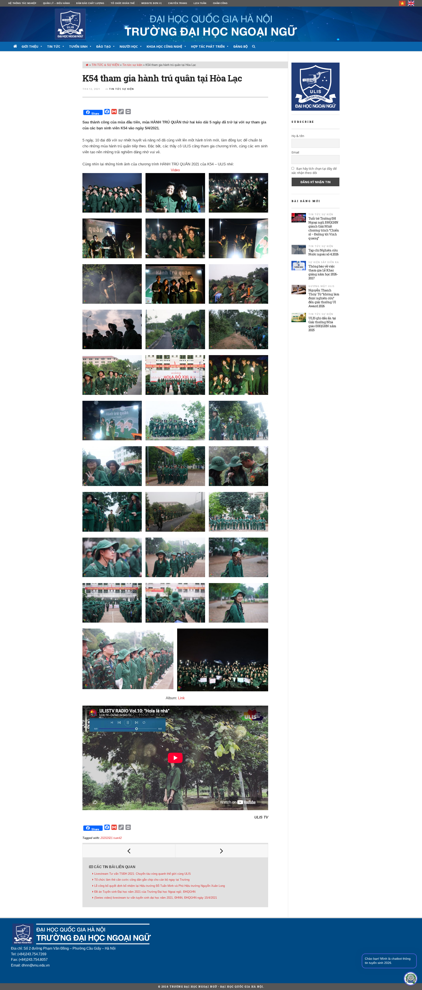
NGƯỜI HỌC (129, 46)
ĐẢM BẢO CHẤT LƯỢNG (90, 3)
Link (181, 698)
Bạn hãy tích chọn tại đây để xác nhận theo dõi (314, 170)
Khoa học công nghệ (164, 46)
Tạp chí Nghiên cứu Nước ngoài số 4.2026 (323, 252)
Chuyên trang (177, 3)
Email (295, 152)
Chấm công (220, 3)
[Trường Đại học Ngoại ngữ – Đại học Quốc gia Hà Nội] (211, 24)
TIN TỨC (53, 46)
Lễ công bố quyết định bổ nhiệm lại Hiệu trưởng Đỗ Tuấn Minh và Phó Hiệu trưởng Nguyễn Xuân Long (159, 885)
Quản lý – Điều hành (56, 3)
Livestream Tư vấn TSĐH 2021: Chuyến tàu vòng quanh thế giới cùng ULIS (142, 873)
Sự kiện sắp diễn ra (323, 262)
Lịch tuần (200, 3)
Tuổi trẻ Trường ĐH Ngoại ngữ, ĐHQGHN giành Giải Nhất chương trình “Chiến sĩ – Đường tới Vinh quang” (323, 228)
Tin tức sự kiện (132, 65)
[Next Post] (221, 850)
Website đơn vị (151, 3)
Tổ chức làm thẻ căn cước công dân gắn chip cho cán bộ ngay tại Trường (141, 879)
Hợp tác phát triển (208, 46)
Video (175, 170)
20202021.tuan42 (111, 838)
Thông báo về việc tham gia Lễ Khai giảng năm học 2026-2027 (323, 272)
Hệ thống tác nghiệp (22, 3)
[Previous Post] (129, 850)
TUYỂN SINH (78, 46)
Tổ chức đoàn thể (123, 3)
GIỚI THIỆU (30, 46)
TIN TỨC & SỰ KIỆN (105, 65)
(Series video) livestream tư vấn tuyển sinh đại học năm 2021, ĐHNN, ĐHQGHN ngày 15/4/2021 (155, 897)
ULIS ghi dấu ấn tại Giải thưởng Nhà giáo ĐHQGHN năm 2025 (322, 324)
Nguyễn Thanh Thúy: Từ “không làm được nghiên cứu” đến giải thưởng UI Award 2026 (323, 298)
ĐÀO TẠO (103, 46)
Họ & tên (297, 136)
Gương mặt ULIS (321, 286)
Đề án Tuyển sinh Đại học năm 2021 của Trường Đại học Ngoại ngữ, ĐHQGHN (144, 891)
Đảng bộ (240, 46)
